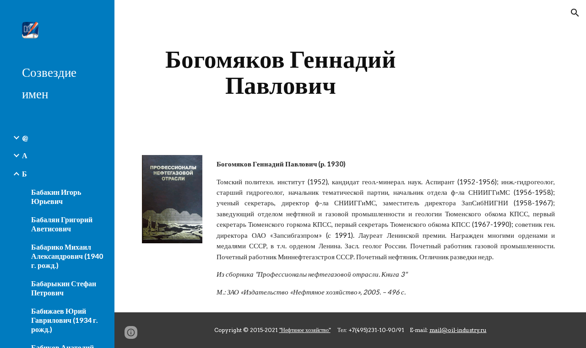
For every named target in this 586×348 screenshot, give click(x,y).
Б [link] (24, 173)
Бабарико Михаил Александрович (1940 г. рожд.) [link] (67, 255)
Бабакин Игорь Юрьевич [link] (56, 196)
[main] (281, 72)
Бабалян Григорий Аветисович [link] (61, 224)
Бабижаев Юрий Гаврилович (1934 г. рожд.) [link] (64, 319)
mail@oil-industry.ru (458, 330)
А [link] (24, 155)
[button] (575, 13)
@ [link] (25, 137)
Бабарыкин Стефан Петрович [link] (63, 288)
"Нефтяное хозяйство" (305, 330)
